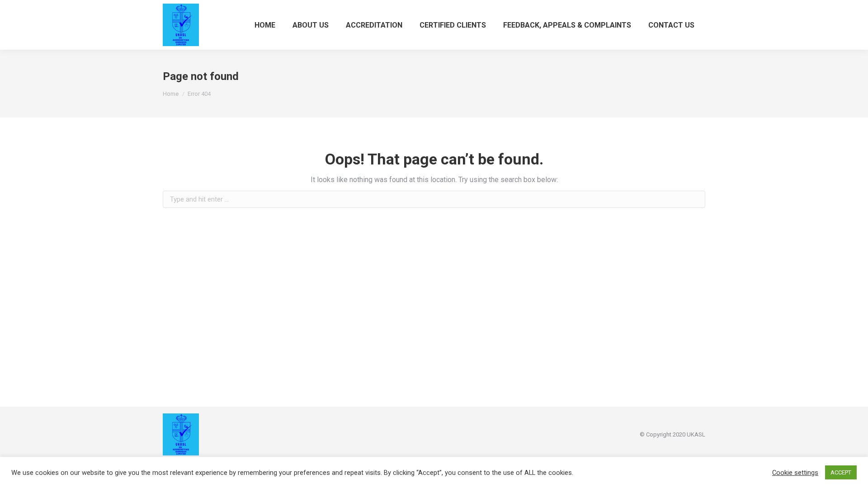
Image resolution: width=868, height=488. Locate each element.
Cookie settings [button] (795, 473)
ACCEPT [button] (840, 472)
